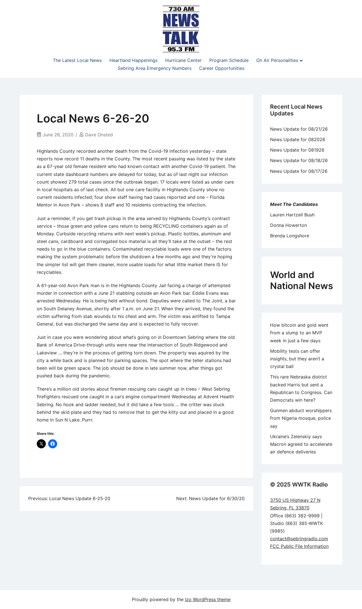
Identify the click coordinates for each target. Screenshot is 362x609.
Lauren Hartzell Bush (292, 215)
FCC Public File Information (299, 546)
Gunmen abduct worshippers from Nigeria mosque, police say (301, 418)
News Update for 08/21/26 (299, 129)
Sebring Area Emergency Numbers (154, 68)
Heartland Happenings (133, 60)
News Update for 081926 (297, 150)
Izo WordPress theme (207, 599)
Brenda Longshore (289, 235)
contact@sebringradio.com (299, 538)
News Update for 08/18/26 (299, 160)
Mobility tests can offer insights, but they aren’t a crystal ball (297, 358)
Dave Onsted (99, 134)
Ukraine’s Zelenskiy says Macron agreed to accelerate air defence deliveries (301, 444)
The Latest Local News (77, 60)
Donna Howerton (288, 225)
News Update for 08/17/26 (298, 171)
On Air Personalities (277, 60)
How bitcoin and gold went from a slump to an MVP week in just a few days (299, 332)
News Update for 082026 (297, 139)
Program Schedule (229, 60)
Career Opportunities (221, 68)
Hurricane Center (183, 60)
